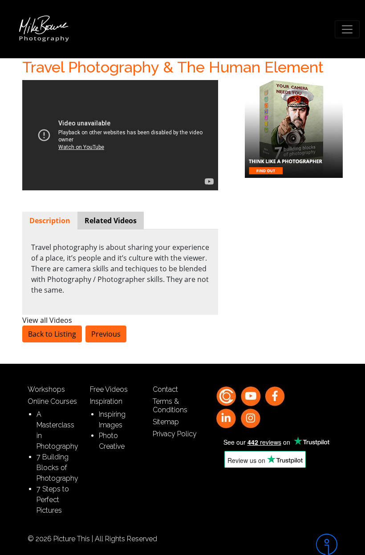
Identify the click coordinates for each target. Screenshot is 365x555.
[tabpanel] (120, 268)
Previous (106, 334)
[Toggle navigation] (347, 29)
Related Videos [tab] (111, 220)
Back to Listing (52, 334)
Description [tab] (49, 220)
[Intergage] (302, 544)
